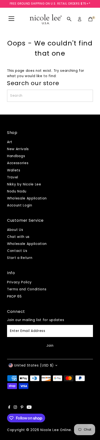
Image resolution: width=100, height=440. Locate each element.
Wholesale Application (27, 198)
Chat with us (18, 237)
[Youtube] (29, 408)
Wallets (13, 170)
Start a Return (20, 258)
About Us (15, 229)
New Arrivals (18, 149)
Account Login (19, 205)
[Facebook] (9, 408)
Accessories (17, 163)
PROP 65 (14, 296)
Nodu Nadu (16, 191)
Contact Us (17, 251)
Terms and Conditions (27, 289)
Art (9, 142)
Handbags (16, 156)
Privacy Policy (19, 282)
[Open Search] (69, 19)
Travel (12, 177)
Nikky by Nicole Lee (24, 184)
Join (50, 345)
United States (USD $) (34, 365)
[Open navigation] (11, 19)
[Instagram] (15, 408)
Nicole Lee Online (55, 430)
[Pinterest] (22, 408)
